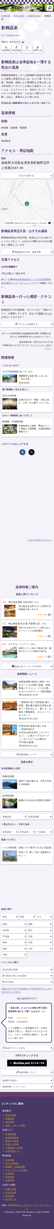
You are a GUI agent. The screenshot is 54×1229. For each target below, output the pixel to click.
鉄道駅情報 (10, 1134)
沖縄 (5, 954)
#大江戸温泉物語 (20, 989)
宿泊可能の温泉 (10, 969)
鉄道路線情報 (11, 1137)
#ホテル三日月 (13, 992)
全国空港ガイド (13, 1151)
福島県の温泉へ (10, 1080)
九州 (30, 948)
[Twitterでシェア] (31, 452)
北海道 (6, 930)
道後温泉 (7, 816)
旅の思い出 (10, 1199)
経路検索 (9, 1118)
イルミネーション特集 (16, 1170)
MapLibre (19, 223)
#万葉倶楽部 (35, 989)
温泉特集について (28, 1072)
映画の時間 (10, 1189)
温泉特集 (5, 16)
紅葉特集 (9, 1173)
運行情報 (9, 1122)
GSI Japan (31, 223)
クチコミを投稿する (28, 324)
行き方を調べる (26, 175)
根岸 (6, 273)
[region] (27, 203)
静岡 (22, 917)
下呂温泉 (41, 832)
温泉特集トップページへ (14, 1086)
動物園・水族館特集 (15, 1167)
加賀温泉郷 (33, 816)
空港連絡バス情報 (14, 1148)
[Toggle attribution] (49, 223)
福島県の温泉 (34, 16)
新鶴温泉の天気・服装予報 (28, 252)
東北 (30, 930)
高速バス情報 (11, 1144)
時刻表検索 (10, 1115)
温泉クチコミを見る (15, 1048)
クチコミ (27, 50)
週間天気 (37, 50)
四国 (5, 948)
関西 (30, 924)
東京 (5, 917)
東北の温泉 (19, 16)
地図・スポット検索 (15, 1125)
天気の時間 (10, 1192)
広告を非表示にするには (39, 540)
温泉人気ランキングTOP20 (28, 666)
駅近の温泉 (7, 982)
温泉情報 (6, 50)
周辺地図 (16, 50)
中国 (30, 942)
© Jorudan (42, 223)
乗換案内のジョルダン (19, 1205)
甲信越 (6, 936)
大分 (39, 917)
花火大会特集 (11, 1163)
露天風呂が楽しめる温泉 (14, 975)
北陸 (30, 936)
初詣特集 (9, 1177)
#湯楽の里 (6, 989)
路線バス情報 (11, 1141)
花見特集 (9, 1160)
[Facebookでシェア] (23, 452)
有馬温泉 (7, 832)
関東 (5, 924)
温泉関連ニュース (28, 754)
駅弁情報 (9, 1196)
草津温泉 (24, 832)
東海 (5, 942)
